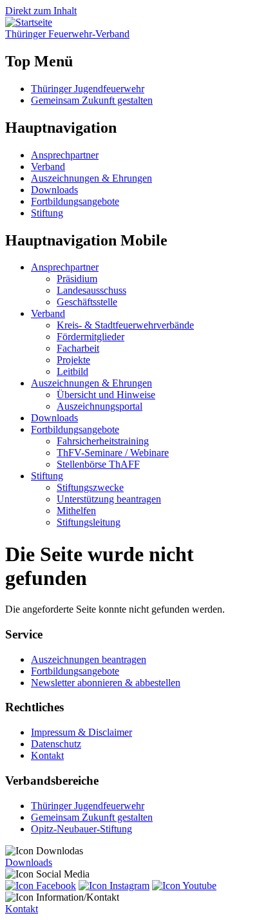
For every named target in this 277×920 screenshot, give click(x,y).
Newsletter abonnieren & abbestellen (105, 682)
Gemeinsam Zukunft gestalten (92, 100)
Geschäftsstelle (87, 301)
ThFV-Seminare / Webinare (113, 452)
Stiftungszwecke (90, 487)
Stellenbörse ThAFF (98, 464)
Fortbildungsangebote (75, 201)
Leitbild (72, 371)
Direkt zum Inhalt (41, 10)
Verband (48, 166)
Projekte (73, 359)
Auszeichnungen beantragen (88, 659)
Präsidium (77, 278)
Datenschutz (56, 743)
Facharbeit (78, 348)
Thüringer (67, 33)
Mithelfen (76, 510)
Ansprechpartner (65, 154)
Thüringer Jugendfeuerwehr (87, 88)
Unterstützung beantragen (109, 499)
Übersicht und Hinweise (106, 394)
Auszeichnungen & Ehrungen (91, 178)
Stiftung (47, 212)
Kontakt (47, 755)
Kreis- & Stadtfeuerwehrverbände (125, 325)
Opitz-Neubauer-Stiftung (81, 828)
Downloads (54, 189)
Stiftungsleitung (88, 522)
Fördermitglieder (90, 336)
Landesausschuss (91, 290)
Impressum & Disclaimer (81, 732)
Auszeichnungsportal (99, 406)
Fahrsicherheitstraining (103, 441)
